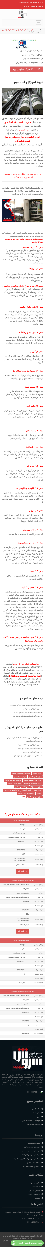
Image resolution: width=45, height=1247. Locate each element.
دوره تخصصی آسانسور (21, 787)
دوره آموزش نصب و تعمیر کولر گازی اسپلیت (25, 705)
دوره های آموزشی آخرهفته (31, 1155)
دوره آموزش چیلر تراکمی (31, 709)
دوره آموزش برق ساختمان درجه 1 (28, 745)
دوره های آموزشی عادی (32, 1147)
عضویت (33, 6)
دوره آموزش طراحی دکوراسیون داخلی (27, 712)
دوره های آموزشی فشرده (31, 1166)
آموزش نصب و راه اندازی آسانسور (21, 773)
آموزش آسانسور (37, 773)
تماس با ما (37, 1113)
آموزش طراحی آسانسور (14, 784)
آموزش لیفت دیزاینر (36, 787)
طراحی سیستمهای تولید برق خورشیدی (27, 755)
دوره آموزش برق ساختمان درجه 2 (28, 748)
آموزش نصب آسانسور (20, 777)
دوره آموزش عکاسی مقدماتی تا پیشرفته (26, 716)
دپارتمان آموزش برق (8, 30)
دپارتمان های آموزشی (22, 30)
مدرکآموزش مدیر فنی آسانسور (26, 793)
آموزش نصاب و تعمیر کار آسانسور (32, 784)
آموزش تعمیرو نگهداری (35, 777)
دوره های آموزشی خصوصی (31, 1151)
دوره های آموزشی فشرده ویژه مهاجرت (27, 1158)
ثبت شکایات (36, 1186)
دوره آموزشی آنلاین (33, 1162)
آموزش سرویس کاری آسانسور (13, 780)
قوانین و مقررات (34, 1182)
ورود (39, 6)
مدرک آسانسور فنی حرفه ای (11, 790)
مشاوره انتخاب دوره (33, 1143)
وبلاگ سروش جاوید (33, 1124)
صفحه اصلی (35, 30)
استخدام (37, 1198)
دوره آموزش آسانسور (33, 741)
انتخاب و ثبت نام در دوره (24, 69)
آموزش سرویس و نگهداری (34, 797)
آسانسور (39, 793)
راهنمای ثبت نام (35, 1190)
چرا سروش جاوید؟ (34, 1194)
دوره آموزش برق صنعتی (31, 752)
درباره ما (37, 1116)
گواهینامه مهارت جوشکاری (31, 1120)
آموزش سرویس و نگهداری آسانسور (31, 790)
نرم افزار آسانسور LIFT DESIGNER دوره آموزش (23, 737)
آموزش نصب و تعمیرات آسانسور (32, 780)
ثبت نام (21, 871)
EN (28, 6)
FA (24, 6)
